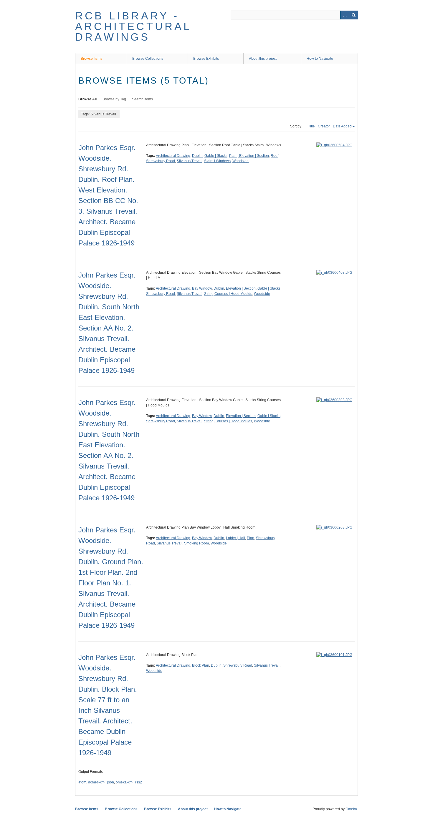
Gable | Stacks (215, 156)
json (110, 782)
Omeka (351, 809)
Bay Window (202, 288)
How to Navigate (320, 59)
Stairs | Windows (217, 161)
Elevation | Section (241, 288)
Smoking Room (196, 543)
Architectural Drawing (173, 156)
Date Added (342, 126)
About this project (263, 59)
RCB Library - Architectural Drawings (133, 26)
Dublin (197, 156)
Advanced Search (344, 15)
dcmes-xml (96, 782)
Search (353, 15)
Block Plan (200, 665)
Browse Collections (147, 59)
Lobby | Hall (235, 538)
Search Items (142, 99)
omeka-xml (124, 782)
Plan (250, 538)
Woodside (240, 161)
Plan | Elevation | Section (249, 156)
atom (82, 782)
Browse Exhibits (206, 59)
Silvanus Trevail (189, 161)
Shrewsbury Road (160, 161)
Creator (324, 126)
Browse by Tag (114, 99)
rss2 (138, 782)
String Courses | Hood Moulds (228, 294)
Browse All (87, 99)
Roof (274, 156)
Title (311, 126)
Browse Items (91, 59)
